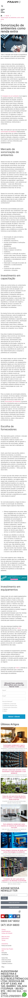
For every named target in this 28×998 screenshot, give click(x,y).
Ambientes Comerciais (9, 703)
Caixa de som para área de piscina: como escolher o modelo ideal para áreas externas (14, 797)
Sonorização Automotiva (10, 707)
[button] (2, 6)
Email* (4, 696)
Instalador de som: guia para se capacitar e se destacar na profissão (14, 879)
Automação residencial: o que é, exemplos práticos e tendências (14, 746)
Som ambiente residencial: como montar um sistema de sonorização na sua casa (14, 825)
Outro (5, 711)
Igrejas (5, 709)
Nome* (4, 690)
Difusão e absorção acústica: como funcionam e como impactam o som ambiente (14, 771)
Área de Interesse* (7, 701)
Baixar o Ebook (14, 716)
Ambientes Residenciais (10, 705)
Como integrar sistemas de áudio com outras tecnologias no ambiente (14, 851)
